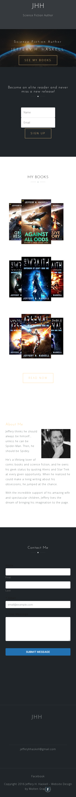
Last (8, 590)
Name (9, 565)
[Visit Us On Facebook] (48, 789)
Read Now (38, 378)
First (8, 577)
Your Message (17, 614)
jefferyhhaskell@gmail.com (38, 749)
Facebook (38, 776)
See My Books (38, 60)
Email (11, 598)
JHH (38, 6)
